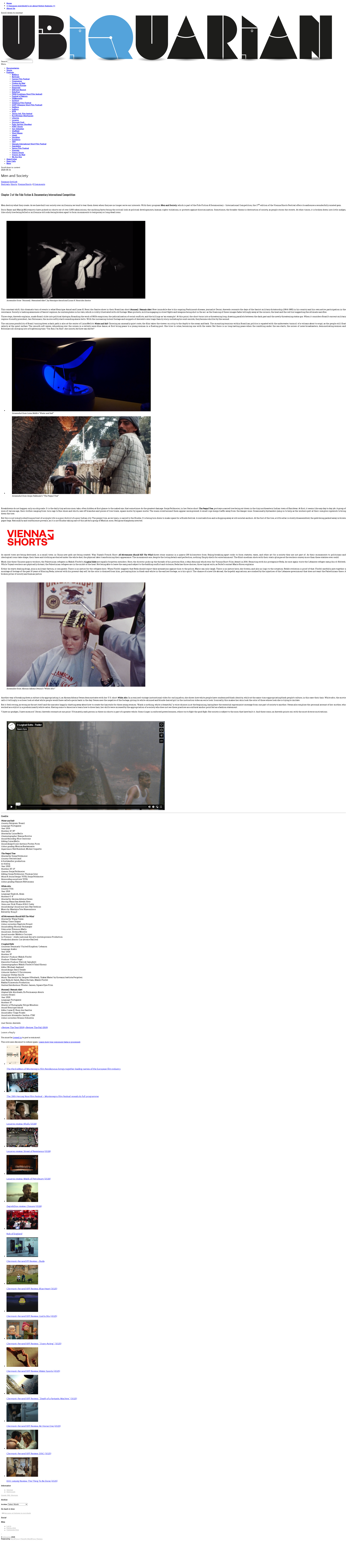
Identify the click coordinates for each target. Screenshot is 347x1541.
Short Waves (17, 133)
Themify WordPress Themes (32, 1539)
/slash (14, 135)
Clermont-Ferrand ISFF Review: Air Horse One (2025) (34, 1426)
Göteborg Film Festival (21, 103)
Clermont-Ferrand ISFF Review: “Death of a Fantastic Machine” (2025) (42, 1398)
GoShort (15, 101)
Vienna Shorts (18, 153)
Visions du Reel (18, 155)
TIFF (14, 142)
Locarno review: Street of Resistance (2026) (29, 1151)
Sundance (16, 140)
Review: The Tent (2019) (13, 1027)
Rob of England (14, 1233)
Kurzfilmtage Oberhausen (22, 116)
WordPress (15, 1539)
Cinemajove (17, 81)
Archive (4, 1504)
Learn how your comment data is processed (59, 1042)
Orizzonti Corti (18, 122)
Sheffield (15, 131)
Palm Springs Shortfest (22, 124)
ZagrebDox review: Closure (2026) (24, 1206)
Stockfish (16, 137)
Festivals (10, 72)
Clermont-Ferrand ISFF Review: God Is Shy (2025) (32, 1316)
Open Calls (11, 161)
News (9, 163)
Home (9, 3)
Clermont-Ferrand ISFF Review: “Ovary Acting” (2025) (34, 1343)
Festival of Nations (20, 96)
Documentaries (13, 68)
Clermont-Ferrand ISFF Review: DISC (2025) (29, 1453)
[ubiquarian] (167, 61)
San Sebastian (18, 129)
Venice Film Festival (20, 148)
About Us (11, 8)
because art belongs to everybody (18, 1513)
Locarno (15, 120)
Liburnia (15, 118)
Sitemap (10, 1490)
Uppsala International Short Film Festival (29, 144)
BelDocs (15, 75)
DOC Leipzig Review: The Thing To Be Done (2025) (32, 1481)
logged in (17, 1037)
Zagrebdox (16, 146)
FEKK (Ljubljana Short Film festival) (27, 94)
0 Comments (39, 184)
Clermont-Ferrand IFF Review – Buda (25, 1261)
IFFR (14, 111)
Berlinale (15, 77)
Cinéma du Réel (18, 83)
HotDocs (15, 107)
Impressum (11, 1492)
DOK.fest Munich (19, 90)
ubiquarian (7, 1537)
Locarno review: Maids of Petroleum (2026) (29, 1178)
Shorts (9, 70)
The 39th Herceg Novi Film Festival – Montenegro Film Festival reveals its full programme (53, 1096)
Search (4, 61)
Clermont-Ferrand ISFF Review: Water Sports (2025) (33, 1371)
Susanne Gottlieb (9, 181)
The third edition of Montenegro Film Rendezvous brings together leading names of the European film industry (64, 1069)
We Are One (17, 157)
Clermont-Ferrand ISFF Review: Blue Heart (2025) (32, 1288)
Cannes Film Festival (21, 79)
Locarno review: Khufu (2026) (22, 1124)
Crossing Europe (19, 85)
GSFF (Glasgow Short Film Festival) (27, 105)
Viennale (15, 150)
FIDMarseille (17, 98)
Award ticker (12, 159)
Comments (13, 1530)
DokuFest (16, 92)
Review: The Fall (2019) (36, 1027)
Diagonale (16, 88)
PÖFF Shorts (17, 127)
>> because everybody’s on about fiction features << (31, 6)
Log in (9, 1526)
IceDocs (15, 109)
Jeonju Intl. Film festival (22, 114)
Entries (11, 1528)
